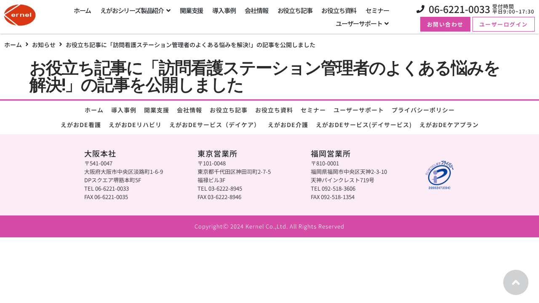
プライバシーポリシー (423, 110)
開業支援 (156, 110)
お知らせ (44, 44)
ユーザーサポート (359, 110)
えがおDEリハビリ (135, 124)
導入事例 (123, 110)
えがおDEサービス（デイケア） (214, 124)
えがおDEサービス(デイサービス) (364, 124)
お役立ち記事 (229, 110)
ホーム (13, 44)
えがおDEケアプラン (449, 124)
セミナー (313, 110)
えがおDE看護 (81, 124)
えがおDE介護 (288, 124)
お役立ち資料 (274, 110)
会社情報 (189, 110)
